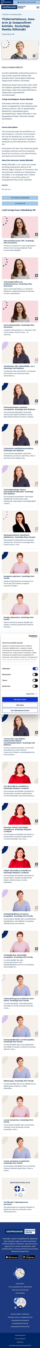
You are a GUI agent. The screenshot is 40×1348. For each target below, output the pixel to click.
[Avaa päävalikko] (38, 7)
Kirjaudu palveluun (27, 2)
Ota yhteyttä (20, 203)
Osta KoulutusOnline (19, 197)
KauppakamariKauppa (19, 1320)
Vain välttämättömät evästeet (20, 710)
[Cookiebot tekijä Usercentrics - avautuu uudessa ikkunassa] (30, 636)
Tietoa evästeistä (19, 1338)
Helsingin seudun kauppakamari (19, 1317)
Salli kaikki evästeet (20, 699)
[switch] (35, 674)
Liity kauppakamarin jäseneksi (19, 1287)
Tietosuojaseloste (20, 1335)
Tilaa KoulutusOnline (6, 1)
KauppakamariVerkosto (19, 1326)
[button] (20, 197)
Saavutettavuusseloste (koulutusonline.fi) (20, 1345)
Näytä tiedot (30, 694)
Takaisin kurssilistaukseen (12, 14)
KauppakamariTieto (19, 1323)
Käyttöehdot (20, 1342)
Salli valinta (20, 705)
